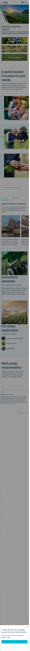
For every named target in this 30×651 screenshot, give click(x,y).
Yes (14, 641)
